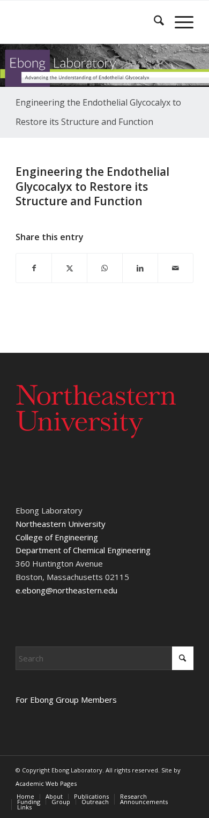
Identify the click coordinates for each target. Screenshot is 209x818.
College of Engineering (57, 537)
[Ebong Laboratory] (87, 22)
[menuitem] (153, 22)
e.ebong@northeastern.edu (66, 590)
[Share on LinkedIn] (140, 268)
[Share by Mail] (175, 268)
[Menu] (178, 22)
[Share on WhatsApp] (104, 268)
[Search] (153, 22)
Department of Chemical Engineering (83, 550)
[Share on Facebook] (33, 268)
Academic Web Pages (46, 783)
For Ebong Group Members (66, 699)
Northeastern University (61, 523)
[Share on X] (69, 268)
